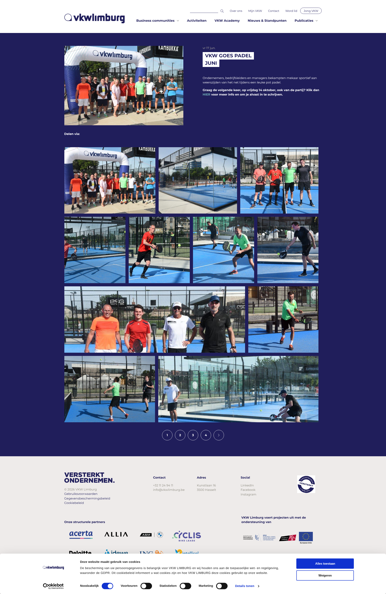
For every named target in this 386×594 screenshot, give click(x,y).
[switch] (146, 586)
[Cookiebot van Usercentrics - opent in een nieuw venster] (53, 586)
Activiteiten (196, 21)
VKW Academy (227, 21)
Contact (273, 11)
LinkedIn (247, 485)
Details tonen (244, 586)
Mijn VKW (255, 11)
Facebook (248, 490)
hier (206, 94)
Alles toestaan (325, 563)
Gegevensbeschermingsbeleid (87, 498)
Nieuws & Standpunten (267, 21)
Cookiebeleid (74, 503)
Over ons (236, 11)
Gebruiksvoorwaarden (81, 494)
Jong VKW (311, 11)
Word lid (291, 11)
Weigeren (325, 575)
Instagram (248, 494)
